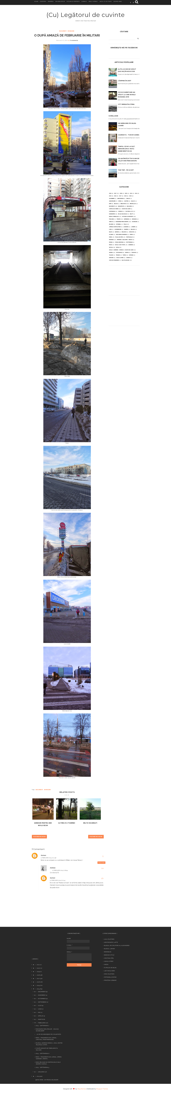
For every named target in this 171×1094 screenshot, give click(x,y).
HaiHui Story (108, 961)
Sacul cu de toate (106, 1)
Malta (110, 231)
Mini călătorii (109, 974)
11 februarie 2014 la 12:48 (48, 857)
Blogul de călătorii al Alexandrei (117, 945)
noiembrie (42, 995)
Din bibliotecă (60, 1)
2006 (110, 193)
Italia (125, 224)
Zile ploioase (125, 260)
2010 (131, 193)
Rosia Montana (119, 242)
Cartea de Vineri (113, 208)
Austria (126, 201)
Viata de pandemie (114, 260)
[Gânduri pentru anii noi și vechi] (43, 809)
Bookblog (107, 952)
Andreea (52, 868)
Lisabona (126, 226)
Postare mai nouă (39, 836)
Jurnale (84, 1)
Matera (117, 231)
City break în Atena (126, 104)
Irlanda (111, 224)
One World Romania (121, 234)
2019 (38, 971)
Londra (133, 226)
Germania (126, 219)
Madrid (126, 229)
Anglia (128, 198)
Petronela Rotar (110, 977)
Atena (120, 201)
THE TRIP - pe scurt (126, 170)
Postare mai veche (96, 836)
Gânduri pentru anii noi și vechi (43, 824)
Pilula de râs (119, 237)
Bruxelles (133, 203)
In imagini (71, 31)
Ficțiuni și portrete (73, 1)
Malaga (133, 229)
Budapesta (121, 206)
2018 (125, 195)
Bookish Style (109, 955)
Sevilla (111, 247)
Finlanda (111, 219)
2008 (121, 193)
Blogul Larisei (109, 948)
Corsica (120, 211)
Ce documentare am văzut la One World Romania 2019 (127, 94)
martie (40, 1019)
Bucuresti (62, 31)
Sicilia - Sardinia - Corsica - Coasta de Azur (121, 249)
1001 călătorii (109, 939)
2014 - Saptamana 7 (42, 1025)
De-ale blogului (122, 213)
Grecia (111, 221)
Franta (119, 219)
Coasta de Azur (126, 208)
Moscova (131, 231)
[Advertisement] (124, 279)
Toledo (111, 255)
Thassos (133, 252)
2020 (130, 195)
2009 (126, 193)
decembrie (42, 991)
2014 (136, 193)
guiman (43, 855)
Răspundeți (101, 862)
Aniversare (112, 201)
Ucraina (131, 255)
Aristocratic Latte (111, 942)
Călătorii (43, 1)
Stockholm (119, 252)
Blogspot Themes (102, 1089)
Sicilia (118, 247)
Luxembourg (118, 229)
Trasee (118, 255)
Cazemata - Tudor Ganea (128, 135)
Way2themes (81, 1089)
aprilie (40, 1016)
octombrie (42, 998)
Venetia (128, 257)
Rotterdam (129, 242)
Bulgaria (129, 206)
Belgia (116, 203)
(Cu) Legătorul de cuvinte (85, 14)
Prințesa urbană (110, 980)
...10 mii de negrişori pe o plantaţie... (49, 1034)
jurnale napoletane (115, 226)
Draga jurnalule (114, 216)
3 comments (74, 40)
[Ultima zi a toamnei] (66, 809)
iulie (40, 1005)
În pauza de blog (110, 967)
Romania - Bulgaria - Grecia (124, 239)
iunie (40, 1009)
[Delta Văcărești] (90, 809)
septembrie (42, 1002)
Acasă (36, 1)
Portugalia (129, 237)
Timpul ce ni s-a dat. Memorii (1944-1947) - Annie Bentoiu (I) (126, 149)
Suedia (127, 252)
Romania (111, 239)
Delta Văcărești (90, 823)
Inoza (106, 964)
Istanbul (118, 224)
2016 (115, 195)
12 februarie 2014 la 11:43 (57, 880)
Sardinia (130, 244)
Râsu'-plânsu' (93, 1)
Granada (134, 219)
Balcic (133, 201)
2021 (38, 964)
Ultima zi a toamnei (66, 823)
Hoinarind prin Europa (122, 221)
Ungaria (111, 257)
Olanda (111, 234)
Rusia (110, 244)
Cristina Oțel (109, 958)
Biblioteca (124, 203)
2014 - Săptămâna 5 (42, 1067)
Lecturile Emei (109, 970)
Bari (110, 203)
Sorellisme (113, 116)
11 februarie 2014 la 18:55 (60, 870)
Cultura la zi (129, 211)
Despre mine (118, 1)
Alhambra (112, 198)
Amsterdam (120, 198)
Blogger (55, 1079)
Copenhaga (112, 211)
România (51, 1)
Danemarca (112, 213)
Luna (110, 229)
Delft (131, 213)
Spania (111, 252)
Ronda (111, 242)
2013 (38, 1076)
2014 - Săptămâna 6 (42, 1053)
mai (39, 1012)
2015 (110, 195)
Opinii (131, 234)
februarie (42, 1023)
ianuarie (41, 1072)
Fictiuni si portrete (127, 216)
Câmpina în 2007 (124, 81)
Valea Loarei (120, 257)
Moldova (124, 231)
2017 (120, 195)
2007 (115, 193)
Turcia (124, 255)
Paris (110, 237)
